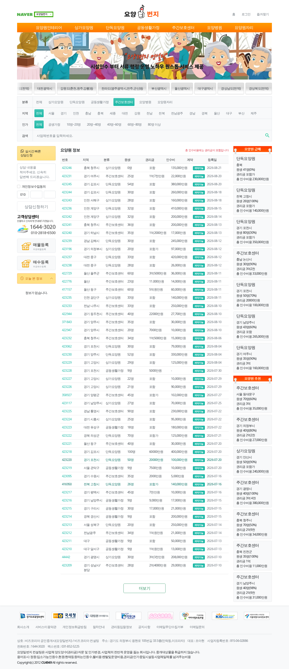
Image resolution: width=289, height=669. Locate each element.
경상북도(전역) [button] (259, 88)
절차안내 (99, 627)
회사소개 (23, 627)
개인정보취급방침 (75, 627)
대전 (125, 113)
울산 (217, 113)
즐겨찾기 (263, 14)
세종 (113, 113)
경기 (63, 113)
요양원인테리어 (49, 27)
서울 (51, 113)
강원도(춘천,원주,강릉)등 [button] (76, 88)
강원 (137, 113)
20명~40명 (94, 124)
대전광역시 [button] (44, 88)
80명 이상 (154, 124)
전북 (162, 113)
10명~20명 (74, 124)
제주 (254, 113)
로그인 (246, 14)
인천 (76, 113)
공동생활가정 (148, 27)
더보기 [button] (144, 588)
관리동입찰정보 (121, 627)
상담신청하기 (36, 206)
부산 (241, 113)
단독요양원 (115, 27)
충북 (100, 113)
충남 (88, 113)
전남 (149, 113)
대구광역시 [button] (205, 88)
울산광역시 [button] (182, 88)
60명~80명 (135, 124)
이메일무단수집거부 (169, 627)
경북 (204, 113)
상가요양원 (84, 27)
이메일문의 (197, 627)
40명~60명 (114, 124)
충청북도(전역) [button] (19, 88)
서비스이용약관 (45, 627)
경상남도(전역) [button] (231, 88)
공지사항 (144, 627)
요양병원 (214, 27)
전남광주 (177, 113)
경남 (192, 113)
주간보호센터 (183, 27)
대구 (229, 113)
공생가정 (54, 124)
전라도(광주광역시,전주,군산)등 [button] (122, 88)
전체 (39, 102)
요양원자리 (244, 27)
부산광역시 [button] (158, 88)
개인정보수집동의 (34, 186)
